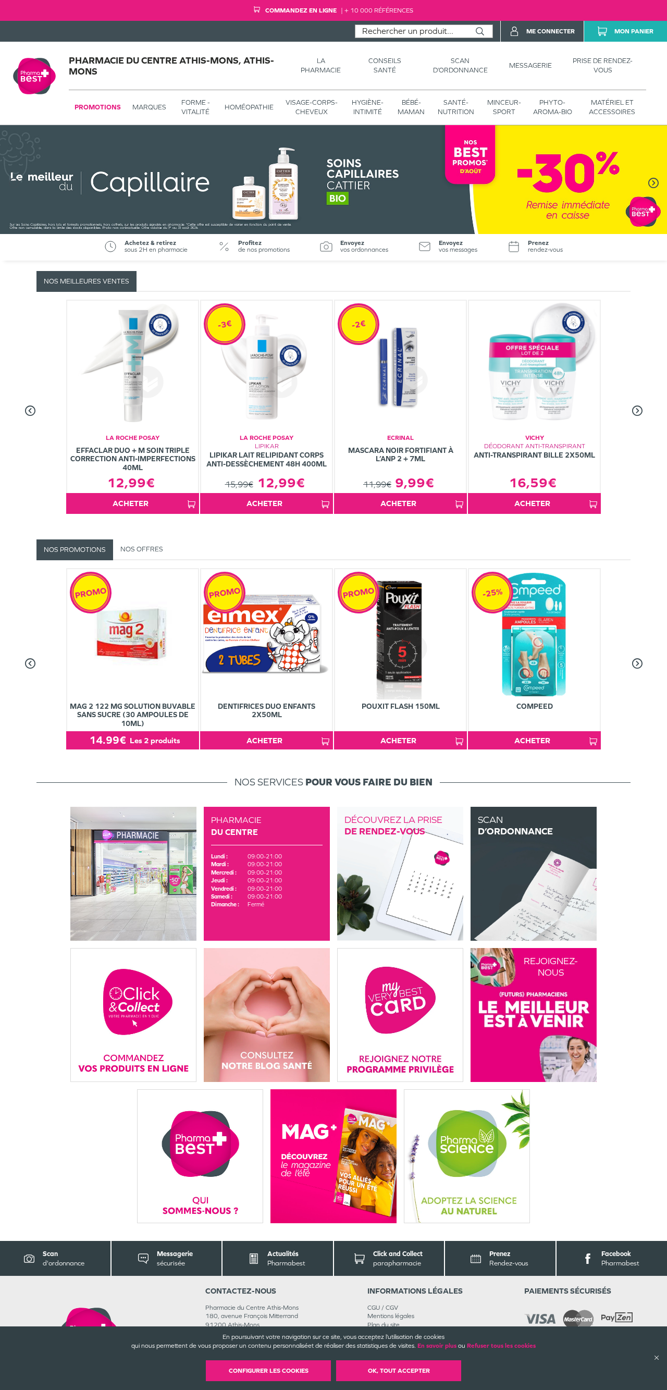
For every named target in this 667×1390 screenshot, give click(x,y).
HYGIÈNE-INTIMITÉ (368, 107)
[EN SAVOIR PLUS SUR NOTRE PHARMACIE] (133, 874)
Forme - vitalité (195, 107)
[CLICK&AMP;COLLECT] (133, 1015)
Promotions (98, 107)
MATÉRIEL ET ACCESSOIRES (612, 107)
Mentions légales (390, 1316)
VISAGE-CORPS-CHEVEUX (312, 107)
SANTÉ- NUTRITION (456, 107)
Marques (149, 107)
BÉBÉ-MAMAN (411, 107)
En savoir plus (436, 1345)
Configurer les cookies (268, 1370)
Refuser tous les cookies (501, 1345)
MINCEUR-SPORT (504, 107)
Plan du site (383, 1325)
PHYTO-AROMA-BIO (552, 107)
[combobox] (411, 31)
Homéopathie (249, 107)
